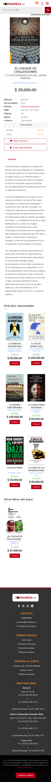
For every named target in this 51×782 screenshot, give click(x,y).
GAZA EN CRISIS (14, 467)
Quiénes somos (26, 670)
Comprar (14, 363)
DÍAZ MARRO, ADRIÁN (36, 411)
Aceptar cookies (25, 775)
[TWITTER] (23, 606)
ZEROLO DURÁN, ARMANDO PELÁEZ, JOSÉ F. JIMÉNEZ (14, 351)
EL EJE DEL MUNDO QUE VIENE (36, 345)
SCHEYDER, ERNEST (14, 410)
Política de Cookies (26, 652)
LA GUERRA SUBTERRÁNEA (14, 406)
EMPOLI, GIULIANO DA (36, 474)
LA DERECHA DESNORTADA (15, 345)
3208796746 (26, 618)
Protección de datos (26, 648)
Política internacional (30, 106)
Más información (25, 767)
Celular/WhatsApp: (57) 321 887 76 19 (28, 709)
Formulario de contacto (26, 626)
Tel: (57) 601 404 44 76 (28, 702)
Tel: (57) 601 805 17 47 (28, 728)
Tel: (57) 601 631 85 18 (28, 695)
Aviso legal (26, 640)
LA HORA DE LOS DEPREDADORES (36, 469)
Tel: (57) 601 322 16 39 (28, 721)
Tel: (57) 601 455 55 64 (28, 743)
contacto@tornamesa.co (26, 622)
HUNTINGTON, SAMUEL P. (25, 83)
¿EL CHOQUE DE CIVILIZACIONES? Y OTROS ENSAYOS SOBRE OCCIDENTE (15, 537)
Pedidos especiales (27, 674)
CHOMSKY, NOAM (14, 473)
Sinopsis (12, 159)
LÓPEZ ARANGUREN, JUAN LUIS (36, 350)
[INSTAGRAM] (28, 606)
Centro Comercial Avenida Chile (26, 714)
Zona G (26, 687)
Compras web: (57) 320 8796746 (26, 666)
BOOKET (25, 99)
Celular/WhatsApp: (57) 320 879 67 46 (28, 750)
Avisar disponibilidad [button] (22, 147)
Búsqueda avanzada (41, 14)
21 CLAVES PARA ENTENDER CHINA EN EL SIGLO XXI (36, 406)
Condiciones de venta (26, 644)
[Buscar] (48, 10)
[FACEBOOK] (19, 606)
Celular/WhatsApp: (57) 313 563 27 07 (28, 735)
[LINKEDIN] (32, 606)
